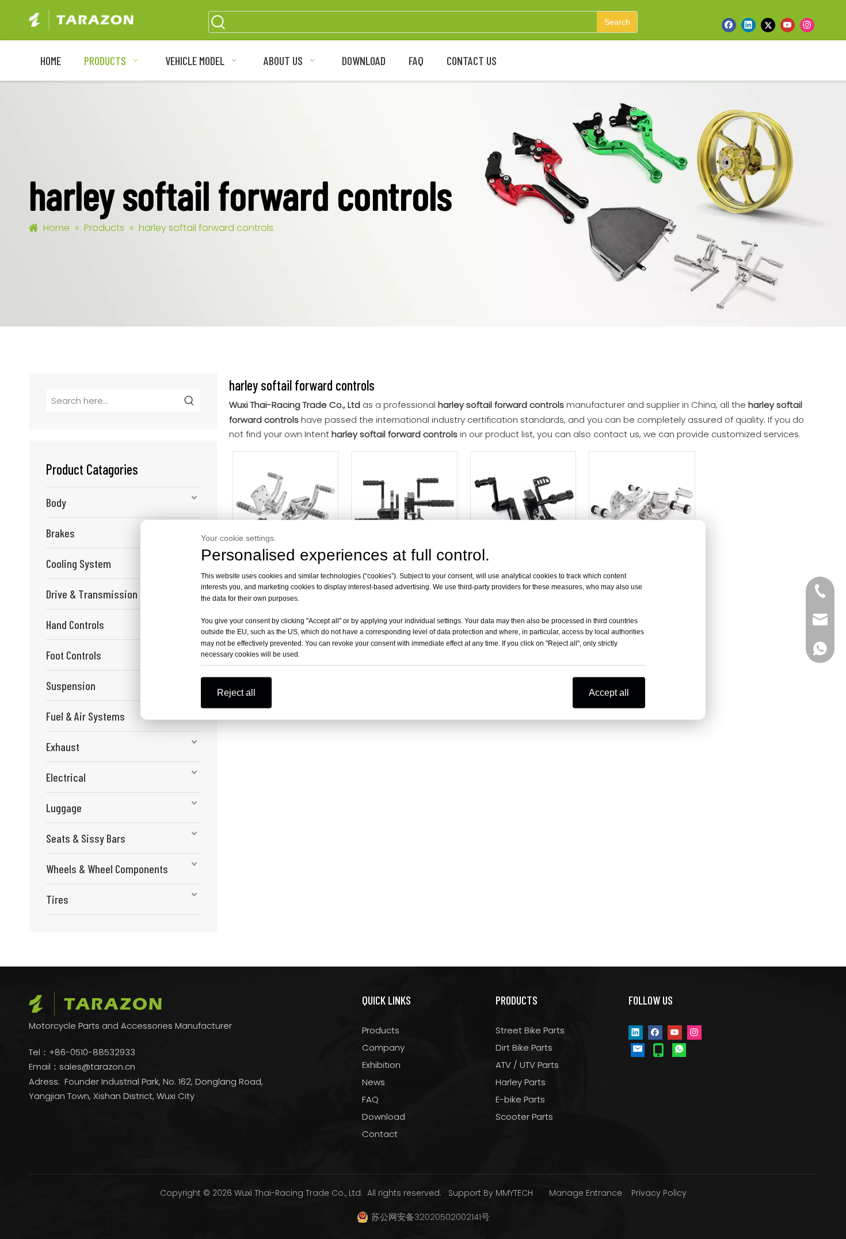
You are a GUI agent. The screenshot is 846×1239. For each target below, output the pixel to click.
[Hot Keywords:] (189, 401)
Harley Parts (521, 1082)
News (373, 1082)
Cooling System (78, 563)
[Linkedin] (748, 24)
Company (383, 1047)
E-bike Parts (520, 1099)
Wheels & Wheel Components (107, 869)
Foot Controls (73, 655)
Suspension (71, 685)
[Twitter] (768, 24)
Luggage (64, 807)
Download (383, 1117)
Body (56, 502)
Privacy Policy (659, 1193)
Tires (57, 899)
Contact (380, 1134)
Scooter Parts (524, 1117)
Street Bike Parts (530, 1030)
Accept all (609, 692)
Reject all (236, 692)
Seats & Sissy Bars (85, 838)
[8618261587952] (679, 1049)
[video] (285, 503)
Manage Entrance (585, 1193)
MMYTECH (514, 1193)
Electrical (66, 777)
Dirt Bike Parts (524, 1047)
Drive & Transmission (92, 594)
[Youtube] (787, 24)
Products (380, 1030)
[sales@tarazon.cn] (638, 1049)
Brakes (60, 533)
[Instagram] (807, 24)
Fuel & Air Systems (85, 716)
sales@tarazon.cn (97, 1066)
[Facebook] (729, 24)
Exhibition (381, 1065)
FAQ (370, 1099)
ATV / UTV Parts (527, 1065)
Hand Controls (75, 624)
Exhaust (62, 746)
